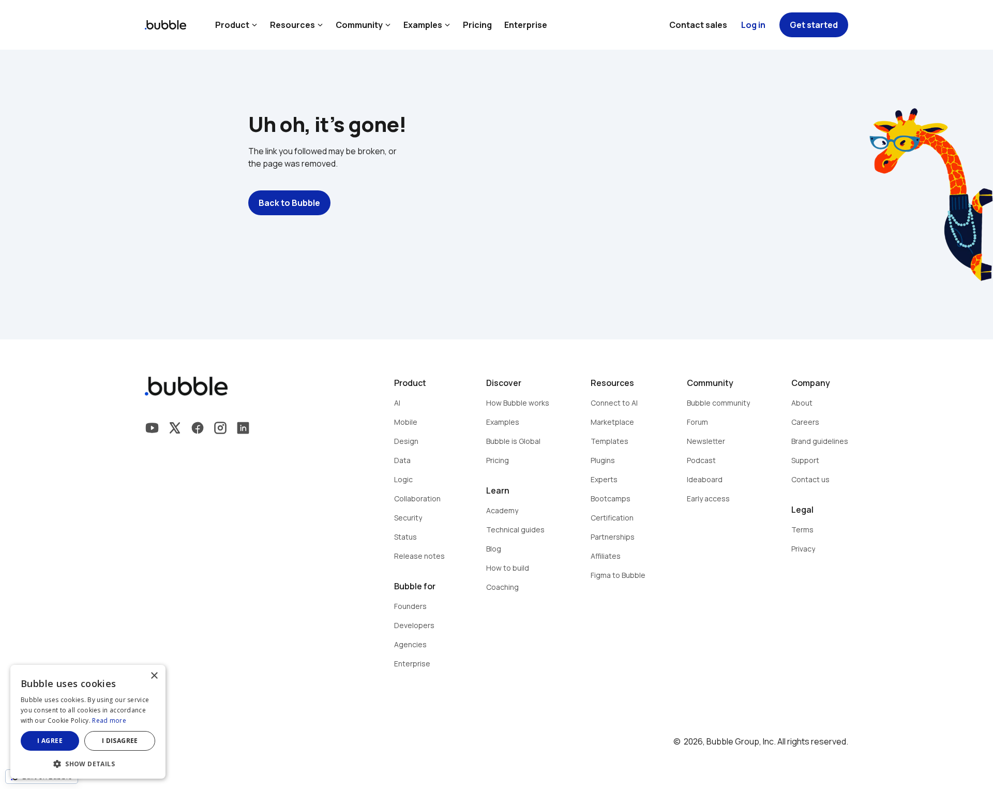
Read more (109, 720)
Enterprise (525, 25)
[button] (88, 762)
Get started (814, 25)
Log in (753, 25)
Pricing (477, 25)
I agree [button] (50, 740)
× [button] (154, 676)
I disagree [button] (120, 740)
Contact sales (698, 25)
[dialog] (88, 722)
